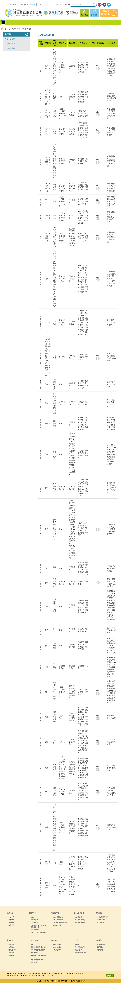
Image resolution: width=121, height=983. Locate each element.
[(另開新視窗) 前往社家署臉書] (104, 5)
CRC (32, 917)
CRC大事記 (34, 922)
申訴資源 (8, 34)
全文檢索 (38, 981)
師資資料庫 (12, 950)
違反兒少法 (78, 950)
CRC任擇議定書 (58, 917)
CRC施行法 (34, 919)
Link (97, 66)
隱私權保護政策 (62, 981)
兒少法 (77, 944)
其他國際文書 (57, 925)
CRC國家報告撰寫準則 (60, 922)
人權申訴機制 (10, 39)
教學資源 (11, 944)
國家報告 (11, 919)
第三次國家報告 (80, 922)
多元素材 (11, 947)
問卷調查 (11, 955)
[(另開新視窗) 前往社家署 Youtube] (100, 5)
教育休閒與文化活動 (37, 959)
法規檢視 (11, 922)
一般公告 (11, 917)
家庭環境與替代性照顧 (38, 950)
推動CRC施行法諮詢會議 (39, 932)
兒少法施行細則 (80, 947)
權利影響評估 (101, 922)
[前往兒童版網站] (109, 13)
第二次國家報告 (80, 919)
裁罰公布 (84, 15)
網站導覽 (13, 4)
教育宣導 (11, 925)
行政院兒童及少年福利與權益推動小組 (38, 926)
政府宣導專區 (101, 944)
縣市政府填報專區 (80, 952)
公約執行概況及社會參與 (38, 947)
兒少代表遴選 (35, 929)
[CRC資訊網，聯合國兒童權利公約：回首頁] (23, 13)
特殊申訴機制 (10, 44)
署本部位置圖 (78, 973)
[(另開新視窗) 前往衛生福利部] (54, 13)
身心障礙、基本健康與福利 (38, 956)
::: (4, 1)
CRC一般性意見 (58, 919)
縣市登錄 (94, 15)
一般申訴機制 (10, 48)
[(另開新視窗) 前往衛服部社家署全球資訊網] (72, 13)
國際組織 (100, 950)
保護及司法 (34, 952)
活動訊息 (11, 952)
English (32, 4)
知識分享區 (34, 962)
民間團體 (100, 947)
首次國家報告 (79, 917)
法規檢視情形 (101, 919)
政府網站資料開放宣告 (78, 981)
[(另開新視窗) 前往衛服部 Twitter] (109, 5)
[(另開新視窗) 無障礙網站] (110, 975)
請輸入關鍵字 (64, 5)
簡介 (32, 944)
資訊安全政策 (49, 981)
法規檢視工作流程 (102, 917)
